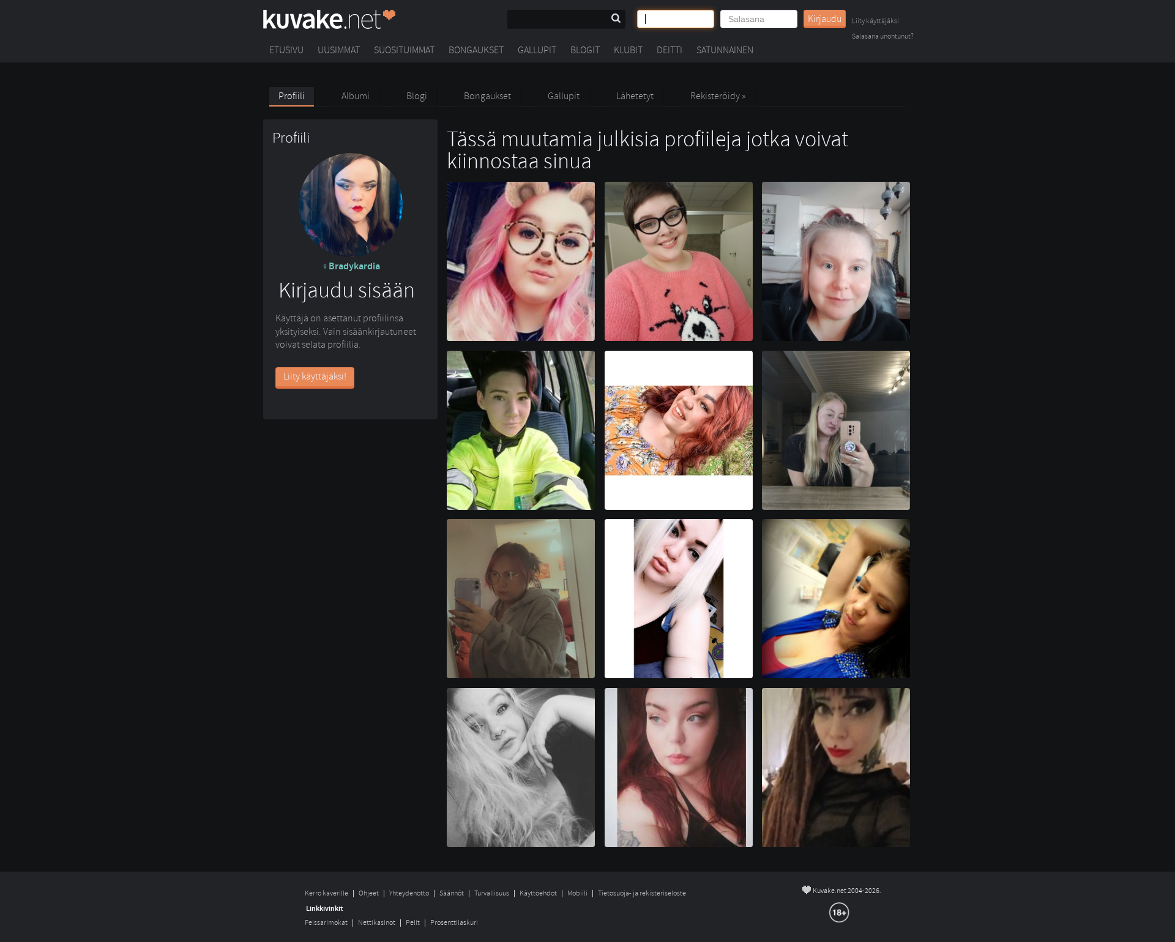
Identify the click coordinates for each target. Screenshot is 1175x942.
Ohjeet (369, 893)
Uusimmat (339, 50)
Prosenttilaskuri (454, 922)
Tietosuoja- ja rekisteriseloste (642, 893)
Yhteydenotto (409, 893)
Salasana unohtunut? (883, 37)
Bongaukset (476, 50)
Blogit (585, 50)
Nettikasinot (376, 922)
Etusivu (286, 50)
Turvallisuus (491, 893)
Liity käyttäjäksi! (314, 376)
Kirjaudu (824, 19)
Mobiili (577, 893)
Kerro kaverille (326, 893)
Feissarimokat (326, 922)
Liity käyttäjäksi (875, 22)
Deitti (669, 50)
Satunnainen (724, 50)
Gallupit (537, 50)
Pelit (413, 922)
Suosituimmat (404, 50)
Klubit (628, 50)
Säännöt (451, 893)
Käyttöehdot (538, 893)
